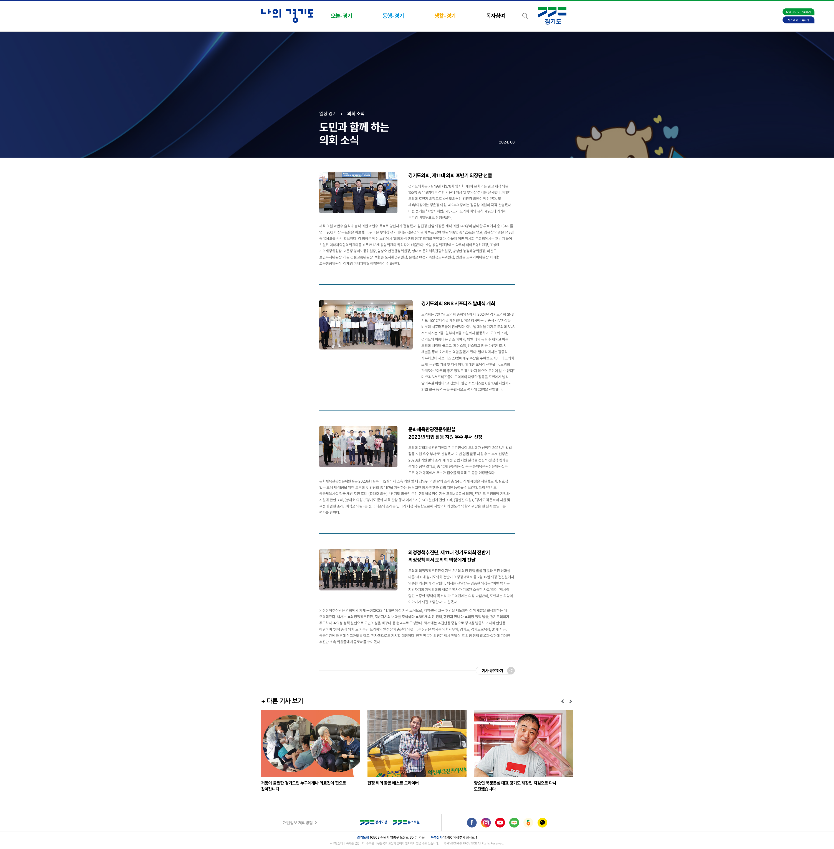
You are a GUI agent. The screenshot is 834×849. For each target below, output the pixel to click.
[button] (563, 701)
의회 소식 (356, 113)
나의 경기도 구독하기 (798, 12)
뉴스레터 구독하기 (798, 20)
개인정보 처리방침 (298, 822)
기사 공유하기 (492, 670)
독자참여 (495, 16)
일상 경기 (328, 113)
